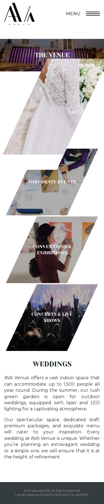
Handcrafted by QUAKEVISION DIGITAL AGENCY (52, 495)
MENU (73, 13)
